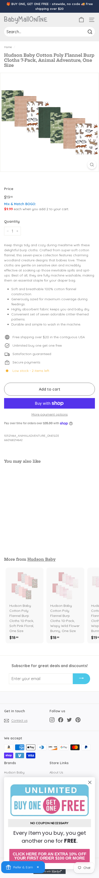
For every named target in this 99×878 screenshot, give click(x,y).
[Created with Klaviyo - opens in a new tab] (49, 871)
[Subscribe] (81, 678)
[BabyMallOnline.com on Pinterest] (77, 719)
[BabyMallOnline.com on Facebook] (60, 719)
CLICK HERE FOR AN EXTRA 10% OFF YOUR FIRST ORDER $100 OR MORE (49, 856)
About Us (56, 772)
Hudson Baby (41, 559)
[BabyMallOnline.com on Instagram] (52, 719)
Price (8, 188)
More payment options (49, 414)
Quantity (12, 221)
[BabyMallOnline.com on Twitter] (69, 719)
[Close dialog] (89, 782)
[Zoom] (91, 164)
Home (8, 47)
